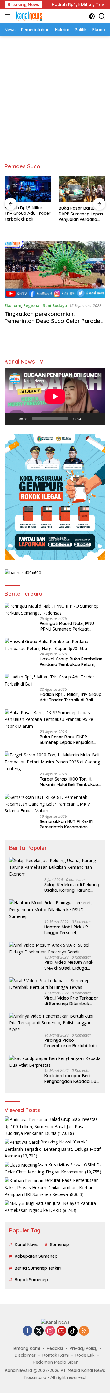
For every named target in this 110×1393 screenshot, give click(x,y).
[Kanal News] (28, 16)
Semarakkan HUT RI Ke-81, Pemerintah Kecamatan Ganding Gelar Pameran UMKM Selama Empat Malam (71, 824)
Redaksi (55, 1348)
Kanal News (26, 1244)
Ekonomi (13, 305)
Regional (32, 305)
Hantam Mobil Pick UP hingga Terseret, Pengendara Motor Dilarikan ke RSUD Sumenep (72, 929)
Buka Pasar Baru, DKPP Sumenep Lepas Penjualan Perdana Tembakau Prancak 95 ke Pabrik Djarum (82, 213)
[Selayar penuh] (97, 419)
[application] (55, 396)
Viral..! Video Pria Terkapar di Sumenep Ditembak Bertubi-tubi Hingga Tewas (71, 1000)
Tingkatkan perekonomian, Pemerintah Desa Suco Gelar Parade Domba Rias (52, 321)
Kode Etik (85, 1355)
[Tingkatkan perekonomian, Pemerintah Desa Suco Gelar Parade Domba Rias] (55, 269)
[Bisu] (88, 419)
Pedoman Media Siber (55, 1362)
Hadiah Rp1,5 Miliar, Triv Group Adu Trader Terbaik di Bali (28, 213)
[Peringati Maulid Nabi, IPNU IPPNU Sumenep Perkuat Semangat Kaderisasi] (55, 609)
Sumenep (59, 1244)
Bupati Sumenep (31, 1279)
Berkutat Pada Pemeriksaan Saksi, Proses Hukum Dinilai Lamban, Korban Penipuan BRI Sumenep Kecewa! (52, 1187)
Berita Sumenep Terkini (38, 1268)
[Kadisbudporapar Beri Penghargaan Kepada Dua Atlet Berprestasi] (55, 1062)
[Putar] (12, 419)
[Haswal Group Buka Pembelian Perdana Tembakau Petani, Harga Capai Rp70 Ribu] (55, 645)
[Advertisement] (55, 94)
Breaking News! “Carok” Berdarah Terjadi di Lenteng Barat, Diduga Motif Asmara (53, 1149)
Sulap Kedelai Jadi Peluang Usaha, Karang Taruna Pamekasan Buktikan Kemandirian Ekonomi (71, 887)
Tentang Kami (26, 1348)
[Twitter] (39, 1331)
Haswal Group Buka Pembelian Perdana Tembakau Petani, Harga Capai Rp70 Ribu (71, 661)
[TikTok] (73, 1331)
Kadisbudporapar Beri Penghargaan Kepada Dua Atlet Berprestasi (71, 1078)
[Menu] (9, 16)
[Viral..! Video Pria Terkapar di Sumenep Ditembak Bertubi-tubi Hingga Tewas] (55, 984)
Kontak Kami (55, 1355)
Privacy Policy (83, 1348)
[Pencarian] (101, 16)
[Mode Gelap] (91, 16)
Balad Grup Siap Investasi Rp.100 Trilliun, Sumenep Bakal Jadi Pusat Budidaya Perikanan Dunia (52, 1126)
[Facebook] (27, 1331)
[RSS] (84, 1331)
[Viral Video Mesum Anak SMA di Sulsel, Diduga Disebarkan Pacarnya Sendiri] (55, 949)
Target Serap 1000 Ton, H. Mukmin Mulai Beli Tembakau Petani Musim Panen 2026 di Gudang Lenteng (69, 781)
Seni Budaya (55, 305)
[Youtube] (61, 1331)
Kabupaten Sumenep (36, 1256)
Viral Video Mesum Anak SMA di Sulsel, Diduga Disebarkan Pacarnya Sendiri (69, 965)
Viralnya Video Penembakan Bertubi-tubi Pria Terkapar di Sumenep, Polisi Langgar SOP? (71, 1042)
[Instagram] (50, 1331)
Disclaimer (25, 1355)
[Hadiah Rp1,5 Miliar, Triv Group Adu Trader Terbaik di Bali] (28, 189)
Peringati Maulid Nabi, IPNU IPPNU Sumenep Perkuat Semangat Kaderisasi (67, 626)
